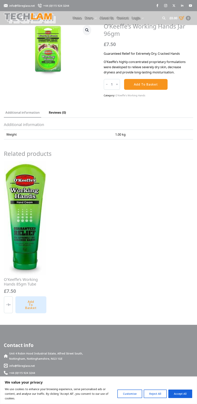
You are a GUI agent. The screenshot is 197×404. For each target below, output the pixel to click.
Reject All (155, 394)
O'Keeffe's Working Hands (130, 95)
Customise (130, 394)
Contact (123, 18)
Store (89, 18)
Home (77, 18)
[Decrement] (107, 84)
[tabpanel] (98, 130)
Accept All (180, 394)
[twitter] (174, 5)
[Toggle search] (164, 18)
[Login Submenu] (142, 18)
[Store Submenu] (95, 18)
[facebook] (157, 5)
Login (136, 18)
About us (107, 18)
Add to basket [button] (31, 305)
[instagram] (165, 5)
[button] (87, 30)
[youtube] (190, 5)
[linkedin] (182, 5)
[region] (98, 390)
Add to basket (146, 84)
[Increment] (117, 84)
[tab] (22, 112)
